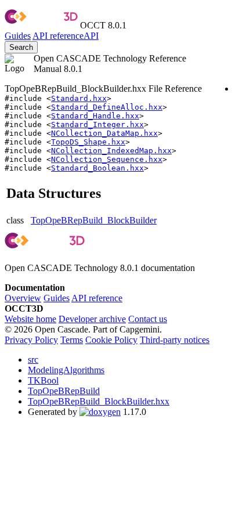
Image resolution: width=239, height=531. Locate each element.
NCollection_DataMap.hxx (104, 133)
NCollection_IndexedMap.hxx (111, 150)
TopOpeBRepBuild (64, 391)
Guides (18, 36)
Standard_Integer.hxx (97, 124)
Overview (23, 298)
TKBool (43, 380)
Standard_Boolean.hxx (97, 168)
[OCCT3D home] (41, 25)
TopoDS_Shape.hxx (88, 142)
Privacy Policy (31, 340)
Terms (71, 340)
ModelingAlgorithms (66, 370)
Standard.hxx (79, 98)
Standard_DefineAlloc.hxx (106, 107)
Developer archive (92, 319)
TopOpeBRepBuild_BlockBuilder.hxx (98, 401)
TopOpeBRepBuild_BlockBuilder (94, 220)
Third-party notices (174, 340)
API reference (96, 298)
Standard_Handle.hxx (95, 115)
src (33, 359)
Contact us (147, 319)
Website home (30, 319)
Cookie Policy (111, 340)
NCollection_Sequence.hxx (106, 159)
